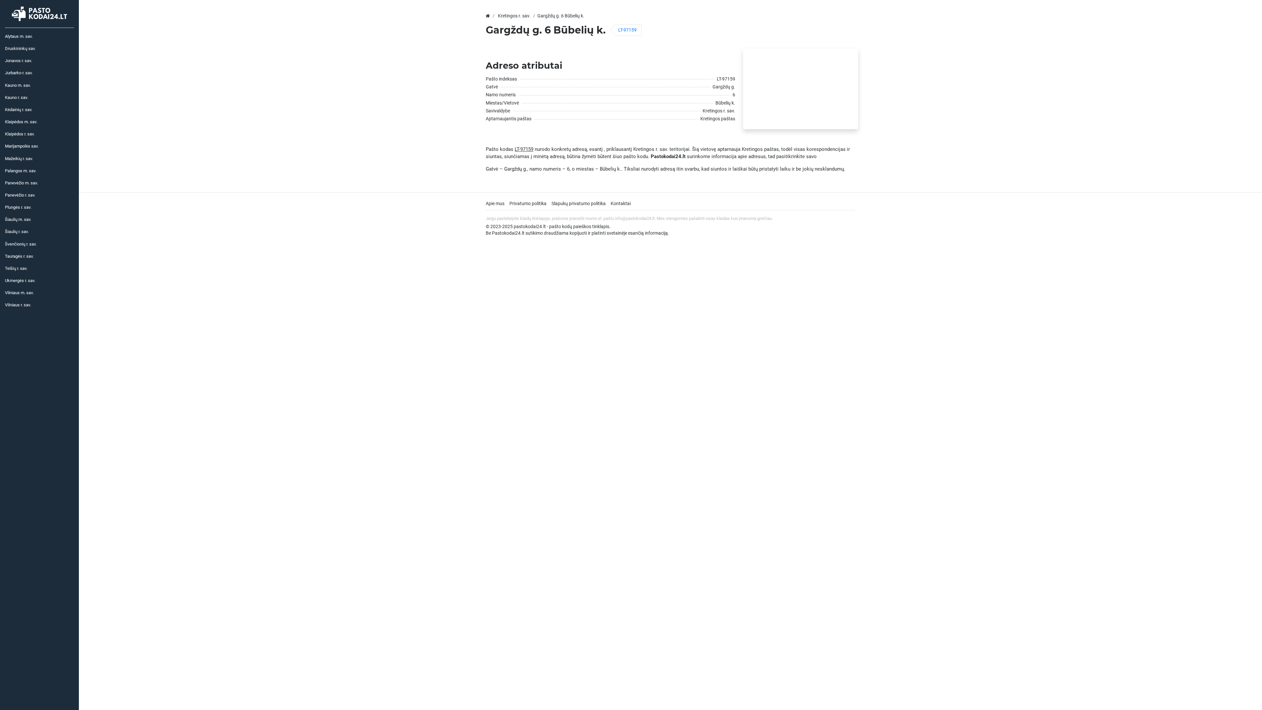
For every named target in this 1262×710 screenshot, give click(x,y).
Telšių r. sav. (16, 268)
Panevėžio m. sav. (21, 182)
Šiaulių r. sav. (17, 231)
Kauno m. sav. (18, 85)
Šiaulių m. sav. (18, 219)
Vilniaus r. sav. (18, 304)
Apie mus (495, 203)
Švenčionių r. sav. (20, 244)
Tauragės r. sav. (19, 256)
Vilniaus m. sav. (19, 292)
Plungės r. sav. (18, 207)
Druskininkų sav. (20, 48)
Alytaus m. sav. (19, 36)
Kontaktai (621, 203)
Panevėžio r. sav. (20, 195)
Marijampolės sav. (21, 146)
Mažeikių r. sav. (19, 158)
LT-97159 (627, 30)
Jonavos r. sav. (18, 60)
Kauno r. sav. (16, 97)
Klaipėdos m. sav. (21, 121)
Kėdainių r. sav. (18, 109)
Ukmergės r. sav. (20, 280)
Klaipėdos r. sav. (20, 133)
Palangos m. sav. (20, 170)
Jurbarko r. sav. (19, 72)
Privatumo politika (528, 203)
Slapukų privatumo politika (578, 203)
